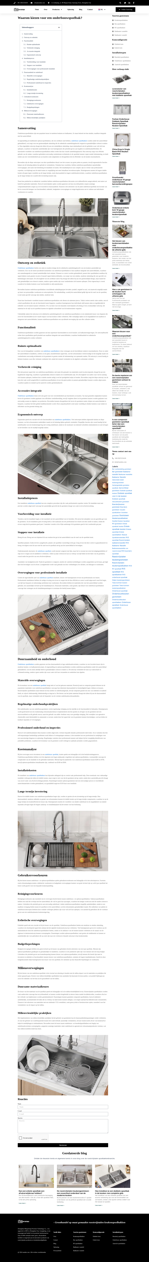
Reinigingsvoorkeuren (34, 100)
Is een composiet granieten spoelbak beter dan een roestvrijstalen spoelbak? (120, 424)
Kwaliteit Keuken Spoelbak (121, 521)
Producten (56, 9)
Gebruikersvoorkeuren (31, 97)
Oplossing (70, 9)
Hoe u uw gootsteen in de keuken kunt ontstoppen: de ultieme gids (122, 292)
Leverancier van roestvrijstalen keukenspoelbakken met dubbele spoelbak (122, 92)
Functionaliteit (28, 41)
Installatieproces (29, 58)
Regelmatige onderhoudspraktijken (38, 79)
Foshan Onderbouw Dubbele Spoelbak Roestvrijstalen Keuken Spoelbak (120, 122)
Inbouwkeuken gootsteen (120, 501)
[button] (120, 2)
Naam (19, 1104)
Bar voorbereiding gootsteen (121, 469)
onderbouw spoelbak (34, 503)
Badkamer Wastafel (119, 477)
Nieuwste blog (118, 221)
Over (45, 9)
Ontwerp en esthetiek (31, 37)
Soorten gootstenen (120, 16)
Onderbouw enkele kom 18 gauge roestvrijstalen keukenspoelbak (120, 211)
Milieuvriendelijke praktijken (36, 118)
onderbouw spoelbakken (79, 141)
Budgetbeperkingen (33, 107)
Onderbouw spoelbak (120, 591)
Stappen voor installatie (34, 65)
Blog (80, 9)
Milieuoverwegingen (30, 111)
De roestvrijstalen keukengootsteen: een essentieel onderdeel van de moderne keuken (73, 1193)
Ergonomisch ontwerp (34, 55)
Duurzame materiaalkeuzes (35, 114)
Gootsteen (124, 515)
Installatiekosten (32, 90)
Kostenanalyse (28, 86)
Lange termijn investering (35, 93)
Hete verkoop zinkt (120, 69)
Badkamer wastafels (125, 474)
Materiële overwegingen (34, 76)
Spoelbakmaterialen (118, 537)
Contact (90, 9)
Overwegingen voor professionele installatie (41, 69)
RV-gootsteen (117, 524)
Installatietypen (119, 52)
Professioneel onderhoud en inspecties (39, 83)
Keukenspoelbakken (120, 518)
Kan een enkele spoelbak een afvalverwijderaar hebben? (31, 1192)
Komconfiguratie (119, 40)
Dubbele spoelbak (118, 499)
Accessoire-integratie (33, 51)
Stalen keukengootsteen (121, 580)
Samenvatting (28, 34)
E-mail (20, 1111)
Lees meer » (116, 98)
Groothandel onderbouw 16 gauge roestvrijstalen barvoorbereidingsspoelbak (124, 180)
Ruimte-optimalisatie (33, 44)
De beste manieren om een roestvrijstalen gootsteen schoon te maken (122, 378)
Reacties (20, 1118)
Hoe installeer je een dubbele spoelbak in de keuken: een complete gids (112, 1192)
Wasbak (124, 535)
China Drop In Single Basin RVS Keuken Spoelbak (121, 151)
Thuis (37, 9)
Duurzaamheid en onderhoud (33, 72)
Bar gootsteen (117, 472)
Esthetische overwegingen (35, 104)
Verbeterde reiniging (33, 48)
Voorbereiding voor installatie (36, 62)
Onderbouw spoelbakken (26, 268)
